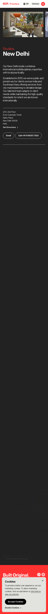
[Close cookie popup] (43, 581)
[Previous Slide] (5, 342)
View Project (12, 410)
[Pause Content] (6, 439)
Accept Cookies (15, 602)
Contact (35, 4)
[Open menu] (43, 4)
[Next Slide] (9, 342)
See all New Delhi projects (18, 417)
